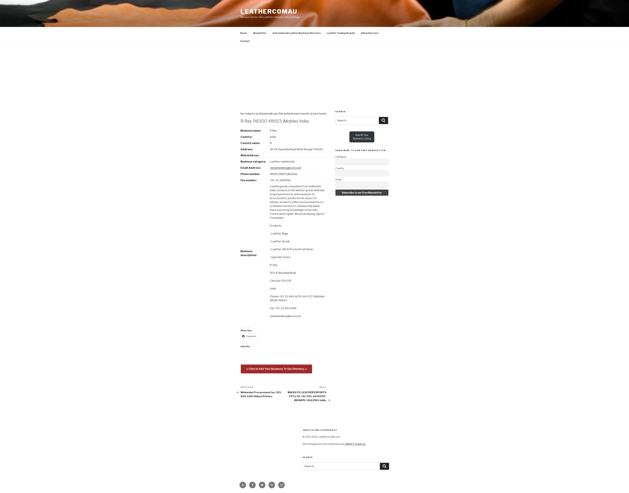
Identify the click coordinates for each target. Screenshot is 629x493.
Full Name (340, 156)
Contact (245, 41)
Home (243, 33)
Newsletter (260, 33)
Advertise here (370, 33)
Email (338, 179)
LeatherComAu (268, 11)
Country (339, 168)
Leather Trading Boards (341, 33)
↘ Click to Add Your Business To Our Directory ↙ (276, 368)
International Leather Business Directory (297, 33)
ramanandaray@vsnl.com (285, 167)
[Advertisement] (314, 71)
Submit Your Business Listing (362, 137)
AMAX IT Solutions (355, 444)
